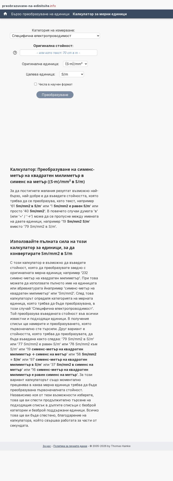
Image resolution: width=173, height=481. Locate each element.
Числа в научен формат (56, 84)
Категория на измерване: (53, 30)
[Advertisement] (54, 134)
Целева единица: (41, 74)
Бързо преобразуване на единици (40, 14)
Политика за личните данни (70, 446)
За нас (47, 446)
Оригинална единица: (41, 64)
